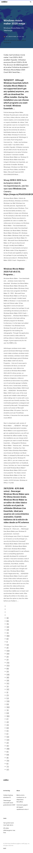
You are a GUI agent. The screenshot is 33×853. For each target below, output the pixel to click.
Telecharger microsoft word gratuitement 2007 (9, 802)
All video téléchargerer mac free (9, 830)
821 (7, 763)
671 (7, 719)
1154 (7, 760)
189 (7, 618)
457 (7, 648)
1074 (7, 740)
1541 (7, 737)
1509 (7, 651)
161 (7, 692)
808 (7, 713)
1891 (7, 677)
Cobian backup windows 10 (8, 796)
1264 (7, 653)
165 (7, 757)
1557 (7, 689)
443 (7, 725)
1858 (7, 636)
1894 (7, 716)
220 (7, 743)
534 (7, 698)
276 (7, 695)
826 (7, 728)
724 (7, 686)
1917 (7, 746)
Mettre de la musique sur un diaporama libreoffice (21, 798)
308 (7, 630)
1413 (7, 683)
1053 (7, 665)
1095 (7, 674)
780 (7, 624)
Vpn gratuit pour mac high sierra (8, 824)
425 (7, 722)
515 (7, 731)
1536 (7, 701)
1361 (7, 627)
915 (7, 752)
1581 (7, 680)
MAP (4, 848)
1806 (7, 707)
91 (7, 642)
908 (7, 754)
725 (7, 633)
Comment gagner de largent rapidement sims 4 (22, 807)
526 (7, 645)
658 (7, 704)
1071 (7, 769)
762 (7, 710)
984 (7, 668)
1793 (7, 662)
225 (7, 656)
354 (7, 671)
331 (7, 659)
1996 (7, 749)
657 (7, 639)
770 (7, 766)
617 (7, 734)
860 (7, 621)
